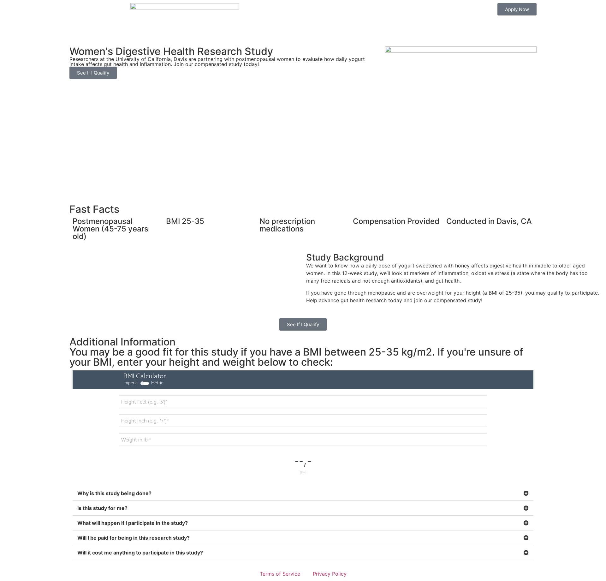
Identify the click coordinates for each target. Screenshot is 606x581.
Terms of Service (280, 574)
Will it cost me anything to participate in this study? (140, 552)
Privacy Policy (330, 574)
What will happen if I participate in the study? (132, 523)
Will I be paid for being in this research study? (133, 538)
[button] (303, 493)
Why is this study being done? (114, 493)
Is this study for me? (102, 508)
